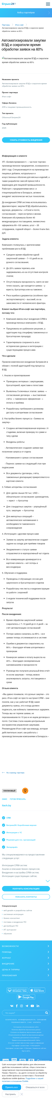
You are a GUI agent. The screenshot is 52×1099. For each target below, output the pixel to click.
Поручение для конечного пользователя (26, 1037)
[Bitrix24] (9, 4)
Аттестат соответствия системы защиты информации (26, 1043)
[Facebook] (16, 1005)
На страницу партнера (15, 772)
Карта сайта (26, 1051)
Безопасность (11, 1020)
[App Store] (37, 990)
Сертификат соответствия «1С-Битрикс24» (26, 1045)
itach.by (6, 805)
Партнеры (6, 25)
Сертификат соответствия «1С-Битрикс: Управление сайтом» (26, 1048)
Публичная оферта (18, 1022)
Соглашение (42, 1020)
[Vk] (11, 1005)
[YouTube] (32, 1005)
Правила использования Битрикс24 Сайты (26, 1040)
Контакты (37, 1022)
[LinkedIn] (38, 1005)
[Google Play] (26, 997)
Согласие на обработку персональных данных (26, 1032)
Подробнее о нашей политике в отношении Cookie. (22, 1079)
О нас (29, 1022)
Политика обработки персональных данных (26, 1030)
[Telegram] (26, 1005)
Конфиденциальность (27, 1020)
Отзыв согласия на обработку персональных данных (26, 1035)
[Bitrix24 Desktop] (17, 990)
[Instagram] (21, 1005)
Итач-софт (19, 25)
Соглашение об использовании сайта (26, 1027)
